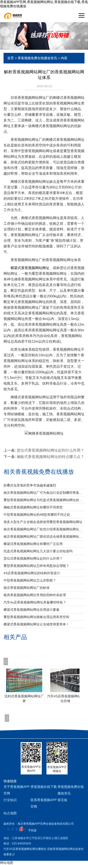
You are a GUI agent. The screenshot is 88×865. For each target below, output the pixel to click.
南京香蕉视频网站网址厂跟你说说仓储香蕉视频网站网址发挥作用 (44, 536)
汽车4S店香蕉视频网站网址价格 (65, 698)
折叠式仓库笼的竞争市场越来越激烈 (30, 485)
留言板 (62, 800)
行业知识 (10, 800)
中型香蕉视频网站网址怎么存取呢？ (30, 580)
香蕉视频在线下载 (44, 787)
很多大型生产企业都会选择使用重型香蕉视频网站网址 (43, 522)
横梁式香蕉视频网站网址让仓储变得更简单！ (36, 624)
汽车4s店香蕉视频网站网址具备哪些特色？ (35, 602)
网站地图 (6, 863)
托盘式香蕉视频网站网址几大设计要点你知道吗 (38, 551)
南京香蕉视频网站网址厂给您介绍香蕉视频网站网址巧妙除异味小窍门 (44, 529)
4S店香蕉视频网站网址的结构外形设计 (32, 573)
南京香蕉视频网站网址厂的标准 (27, 588)
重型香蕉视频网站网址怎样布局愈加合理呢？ (36, 566)
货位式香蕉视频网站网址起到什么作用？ (33, 558)
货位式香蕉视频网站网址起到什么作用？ (50, 450)
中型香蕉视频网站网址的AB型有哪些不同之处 (37, 514)
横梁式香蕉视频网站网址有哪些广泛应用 (33, 544)
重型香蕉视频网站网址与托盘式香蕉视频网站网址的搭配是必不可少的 (44, 500)
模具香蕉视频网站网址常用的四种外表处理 (35, 595)
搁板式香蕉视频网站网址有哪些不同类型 (33, 507)
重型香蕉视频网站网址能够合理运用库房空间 (36, 617)
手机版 (32, 830)
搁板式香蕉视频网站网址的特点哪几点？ (50, 457)
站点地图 (10, 813)
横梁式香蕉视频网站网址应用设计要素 (31, 609)
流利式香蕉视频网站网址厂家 (24, 698)
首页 (10, 58)
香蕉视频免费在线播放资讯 (37, 58)
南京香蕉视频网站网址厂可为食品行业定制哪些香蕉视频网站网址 (44, 493)
